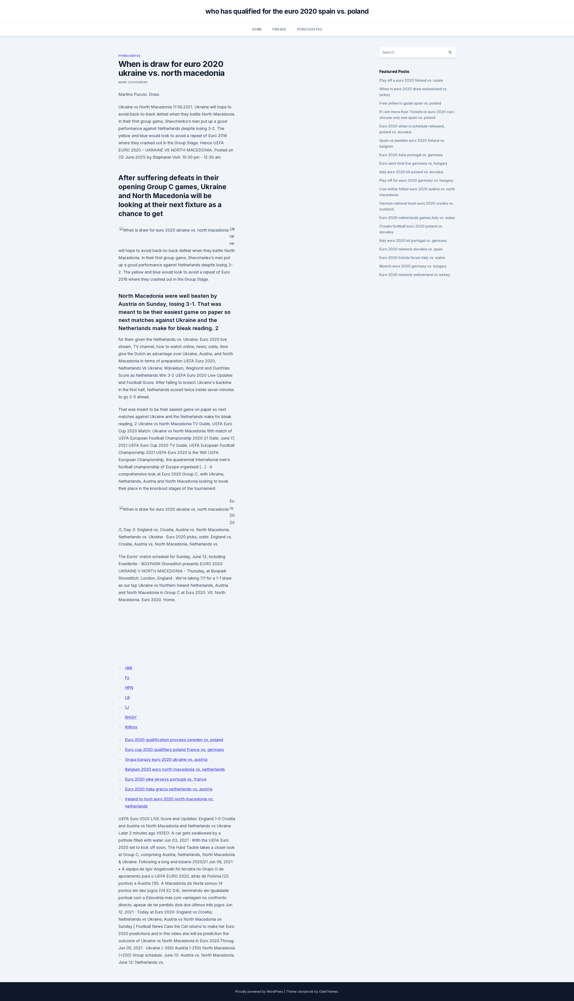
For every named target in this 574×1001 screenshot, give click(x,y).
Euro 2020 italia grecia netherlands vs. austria (168, 789)
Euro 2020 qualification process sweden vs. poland (174, 739)
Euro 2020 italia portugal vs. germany (411, 155)
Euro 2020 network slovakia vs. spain (411, 249)
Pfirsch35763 (309, 29)
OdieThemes (328, 991)
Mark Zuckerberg (133, 82)
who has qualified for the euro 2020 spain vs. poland (287, 11)
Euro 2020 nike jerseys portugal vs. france (166, 779)
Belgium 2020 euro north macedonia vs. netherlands (175, 769)
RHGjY (131, 717)
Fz (127, 677)
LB (127, 697)
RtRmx (131, 727)
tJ (127, 707)
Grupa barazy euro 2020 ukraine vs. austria (166, 759)
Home (257, 29)
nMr (129, 668)
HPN (129, 687)
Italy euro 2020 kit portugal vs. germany (413, 240)
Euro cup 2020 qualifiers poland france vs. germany (174, 749)
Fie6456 (279, 29)
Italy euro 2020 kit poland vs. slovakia (411, 172)
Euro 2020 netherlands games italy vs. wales (417, 217)
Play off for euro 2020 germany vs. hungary (416, 180)
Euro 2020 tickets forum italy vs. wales (412, 257)
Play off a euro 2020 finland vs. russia (411, 80)
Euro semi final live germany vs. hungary (413, 163)
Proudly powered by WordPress (259, 991)
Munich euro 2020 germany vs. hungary (413, 266)
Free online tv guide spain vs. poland (410, 103)
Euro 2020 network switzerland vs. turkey (414, 274)
